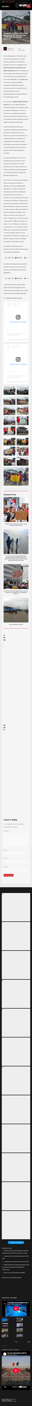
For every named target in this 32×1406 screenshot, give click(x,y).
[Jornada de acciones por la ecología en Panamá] (20, 1330)
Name (5, 850)
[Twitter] (7, 2)
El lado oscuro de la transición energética (14, 1272)
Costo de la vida (19, 13)
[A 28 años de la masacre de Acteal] (5, 1319)
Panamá (22, 50)
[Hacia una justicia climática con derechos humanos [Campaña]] (5, 1325)
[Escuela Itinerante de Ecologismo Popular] (5, 1330)
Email (5, 858)
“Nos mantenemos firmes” (16, 624)
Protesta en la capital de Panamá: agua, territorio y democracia (16, 524)
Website (6, 867)
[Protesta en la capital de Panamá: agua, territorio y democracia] (16, 509)
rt (13, 48)
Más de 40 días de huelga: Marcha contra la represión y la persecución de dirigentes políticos (16, 592)
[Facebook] (3, 2)
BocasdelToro (10, 13)
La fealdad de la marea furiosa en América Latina (16, 1261)
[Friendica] (10, 2)
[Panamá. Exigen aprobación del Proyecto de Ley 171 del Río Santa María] (5, 1335)
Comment (6, 831)
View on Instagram (17, 1242)
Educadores (8, 14)
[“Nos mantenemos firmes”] (16, 610)
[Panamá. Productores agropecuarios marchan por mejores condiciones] (20, 1335)
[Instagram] (13, 2)
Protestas (19, 14)
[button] (16, 907)
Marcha (14, 14)
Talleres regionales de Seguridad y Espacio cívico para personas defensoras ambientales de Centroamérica (15, 1267)
